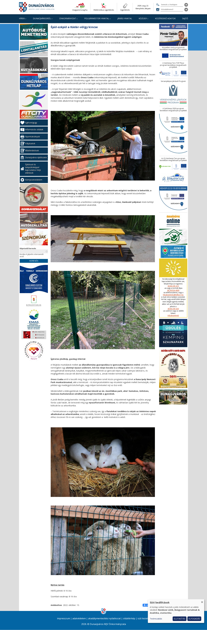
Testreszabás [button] (156, 618)
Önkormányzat (67, 18)
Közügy (143, 18)
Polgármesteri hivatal (96, 18)
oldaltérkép (129, 618)
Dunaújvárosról (42, 18)
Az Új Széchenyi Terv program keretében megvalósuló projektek (173, 160)
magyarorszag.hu (79, 10)
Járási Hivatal (124, 18)
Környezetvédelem (33, 179)
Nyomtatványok (32, 136)
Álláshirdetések (32, 150)
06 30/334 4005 (173, 290)
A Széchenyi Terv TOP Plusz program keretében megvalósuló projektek (173, 65)
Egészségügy (31, 122)
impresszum (63, 618)
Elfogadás (194, 618)
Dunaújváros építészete (36, 157)
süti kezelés (144, 618)
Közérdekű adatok (165, 18)
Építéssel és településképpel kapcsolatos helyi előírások (33, 168)
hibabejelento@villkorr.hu (173, 295)
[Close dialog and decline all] (202, 601)
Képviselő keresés (28, 248)
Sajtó (185, 18)
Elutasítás (179, 618)
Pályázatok (30, 143)
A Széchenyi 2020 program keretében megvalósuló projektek (173, 110)
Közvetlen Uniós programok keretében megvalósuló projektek (173, 49)
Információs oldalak (34, 129)
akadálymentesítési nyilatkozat (104, 618)
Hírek (22, 18)
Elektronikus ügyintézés (104, 10)
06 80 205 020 (173, 309)
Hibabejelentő (173, 316)
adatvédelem (79, 618)
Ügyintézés (125, 10)
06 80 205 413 (173, 286)
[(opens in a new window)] (34, 32)
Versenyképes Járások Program (173, 81)
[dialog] (176, 611)
